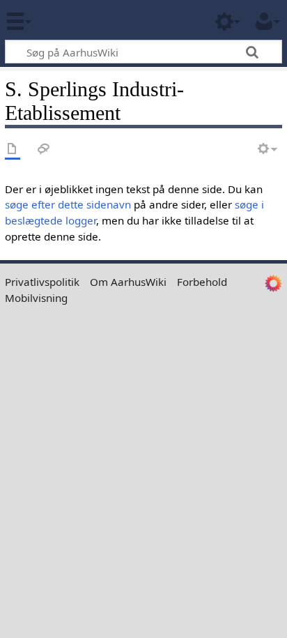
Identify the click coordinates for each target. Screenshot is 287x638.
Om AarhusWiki (128, 282)
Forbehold (202, 282)
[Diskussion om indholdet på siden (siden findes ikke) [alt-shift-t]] (44, 150)
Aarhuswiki (93, 20)
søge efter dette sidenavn (68, 204)
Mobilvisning (36, 298)
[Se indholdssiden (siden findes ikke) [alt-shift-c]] (12, 150)
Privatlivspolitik (42, 282)
